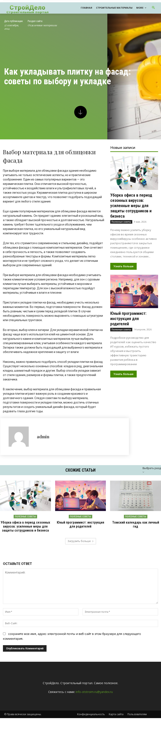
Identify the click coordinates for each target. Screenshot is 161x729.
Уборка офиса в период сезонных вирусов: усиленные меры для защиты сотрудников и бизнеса (131, 206)
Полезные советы (121, 221)
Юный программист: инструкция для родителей (128, 318)
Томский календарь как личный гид (135, 524)
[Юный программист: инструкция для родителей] (134, 291)
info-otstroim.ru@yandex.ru (94, 692)
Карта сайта (116, 714)
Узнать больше (123, 266)
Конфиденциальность (91, 714)
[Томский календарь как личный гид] (135, 496)
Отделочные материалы (42, 25)
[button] (153, 7)
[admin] (21, 437)
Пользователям (137, 714)
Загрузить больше (79, 541)
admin (43, 436)
